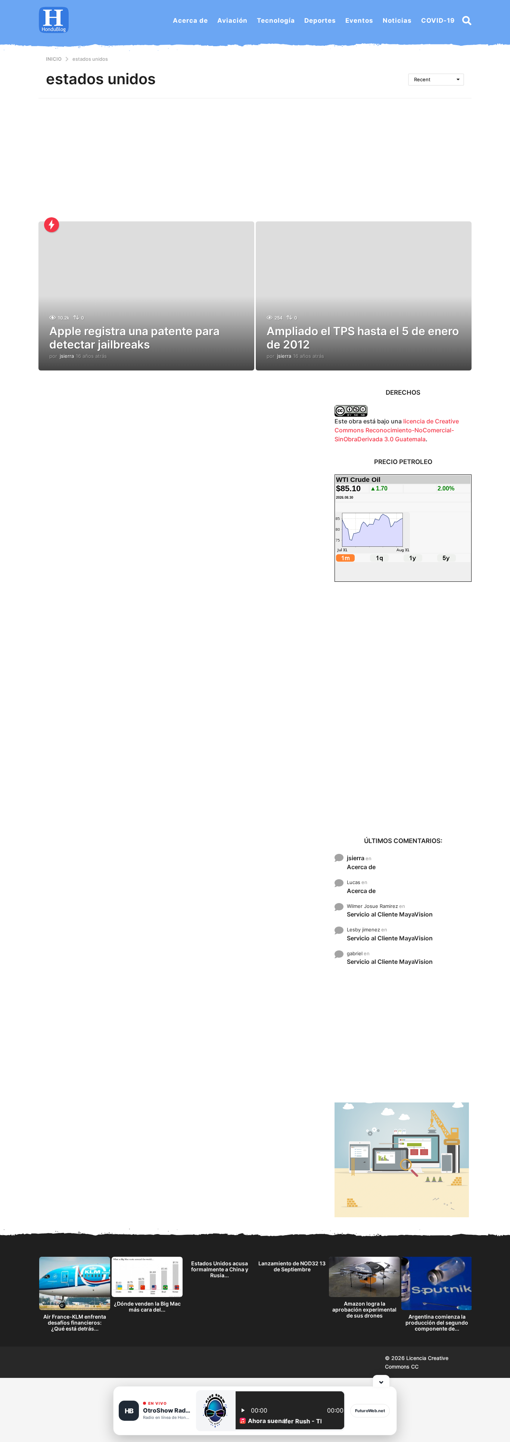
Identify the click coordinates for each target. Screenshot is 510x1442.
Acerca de (190, 20)
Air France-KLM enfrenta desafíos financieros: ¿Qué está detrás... (74, 1322)
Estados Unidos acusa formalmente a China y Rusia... (219, 1269)
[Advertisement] (255, 154)
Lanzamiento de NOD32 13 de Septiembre (292, 1266)
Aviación (232, 20)
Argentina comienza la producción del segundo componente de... (436, 1322)
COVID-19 (438, 20)
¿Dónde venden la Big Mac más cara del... (147, 1306)
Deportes (320, 20)
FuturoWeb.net (370, 1410)
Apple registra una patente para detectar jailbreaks (134, 337)
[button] (467, 20)
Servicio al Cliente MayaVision (390, 914)
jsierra (355, 858)
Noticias (397, 20)
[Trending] (51, 224)
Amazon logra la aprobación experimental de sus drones (364, 1309)
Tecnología (276, 20)
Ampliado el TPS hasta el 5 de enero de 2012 (363, 337)
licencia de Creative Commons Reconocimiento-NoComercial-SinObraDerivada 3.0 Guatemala (397, 430)
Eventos (359, 20)
